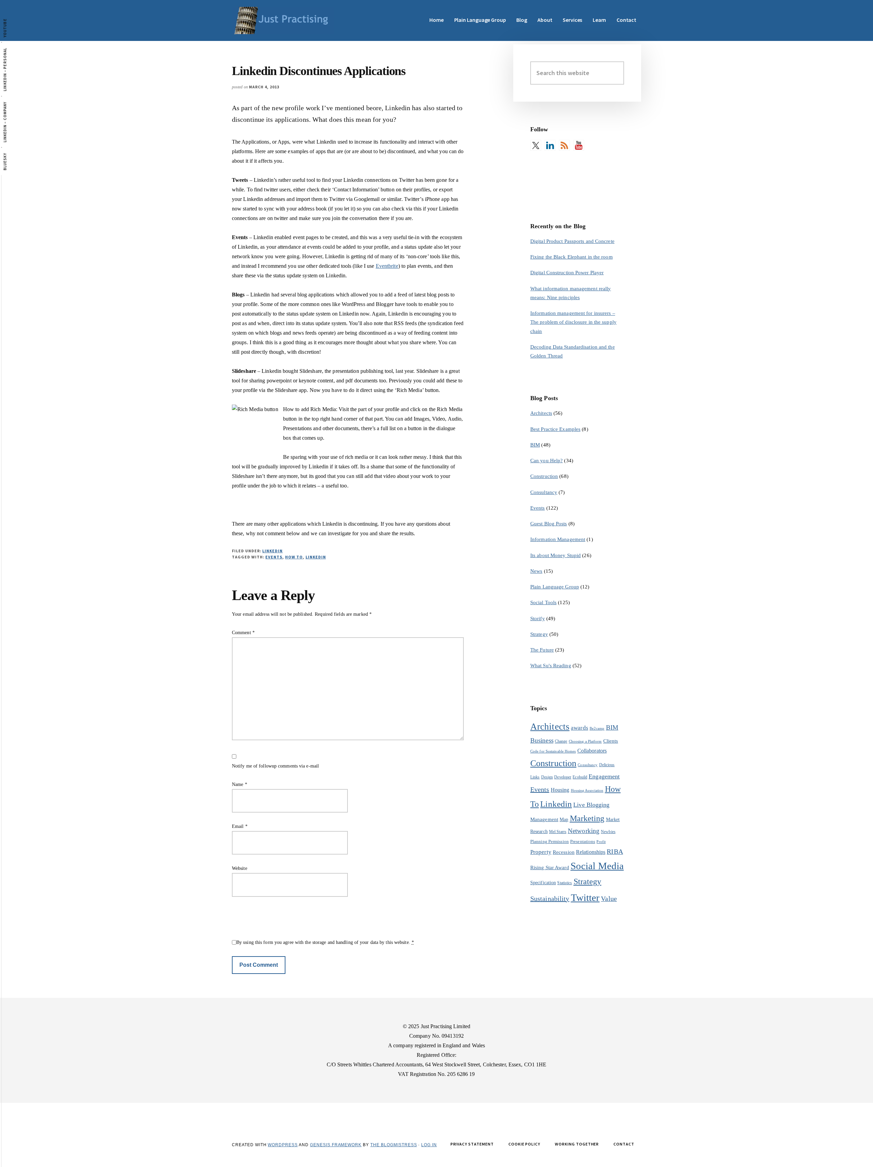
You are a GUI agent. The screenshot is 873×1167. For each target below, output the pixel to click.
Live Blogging (591, 804)
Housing (560, 790)
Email (240, 826)
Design (547, 777)
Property (540, 852)
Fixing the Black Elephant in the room (571, 257)
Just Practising (283, 20)
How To (294, 556)
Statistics (564, 882)
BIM (535, 445)
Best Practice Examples (555, 429)
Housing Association (587, 790)
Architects (541, 413)
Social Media (597, 865)
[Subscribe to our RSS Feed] (564, 145)
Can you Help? (546, 460)
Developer (562, 777)
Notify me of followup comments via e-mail (275, 766)
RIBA (615, 851)
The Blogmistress (393, 1144)
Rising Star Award (549, 867)
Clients (610, 741)
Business (541, 740)
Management (544, 819)
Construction (544, 476)
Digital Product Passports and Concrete (572, 241)
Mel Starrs (557, 831)
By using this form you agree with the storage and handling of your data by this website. (325, 942)
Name (239, 784)
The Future (542, 650)
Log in (429, 1144)
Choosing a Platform (585, 741)
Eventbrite (387, 266)
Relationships (590, 852)
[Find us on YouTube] (578, 145)
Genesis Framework (335, 1144)
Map (564, 819)
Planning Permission (549, 841)
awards (579, 728)
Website (239, 868)
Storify (537, 618)
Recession (564, 852)
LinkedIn (272, 550)
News (536, 571)
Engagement (604, 776)
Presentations (582, 841)
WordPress (283, 1144)
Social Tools (543, 602)
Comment (243, 632)
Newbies (608, 832)
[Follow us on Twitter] (535, 145)
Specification (543, 882)
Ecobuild (580, 777)
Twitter (585, 897)
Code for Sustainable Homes (553, 751)
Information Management (557, 539)
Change (561, 741)
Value (609, 898)
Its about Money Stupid (555, 555)
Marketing (587, 818)
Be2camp (597, 728)
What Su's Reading (550, 665)
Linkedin (316, 556)
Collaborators (592, 750)
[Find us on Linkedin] (550, 145)
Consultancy (543, 492)
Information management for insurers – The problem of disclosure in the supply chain (573, 322)
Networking (584, 830)
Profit (601, 842)
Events (273, 556)
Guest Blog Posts (548, 523)
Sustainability (549, 898)
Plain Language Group (554, 586)
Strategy (539, 634)
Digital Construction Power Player (567, 272)
